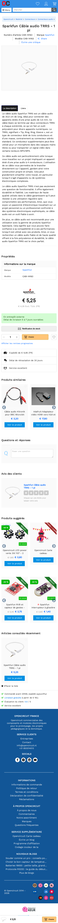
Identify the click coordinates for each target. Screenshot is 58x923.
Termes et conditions (26, 792)
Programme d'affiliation (27, 843)
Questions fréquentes (26, 825)
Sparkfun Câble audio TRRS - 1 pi (35, 486)
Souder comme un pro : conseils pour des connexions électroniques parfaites (27, 858)
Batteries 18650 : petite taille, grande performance (27, 865)
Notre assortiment (26, 817)
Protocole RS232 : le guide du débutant (27, 869)
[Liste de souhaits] (35, 4)
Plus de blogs (26, 873)
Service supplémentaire (27, 831)
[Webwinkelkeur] (29, 909)
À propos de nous (26, 810)
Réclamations (26, 799)
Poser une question (21, 451)
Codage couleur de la (26, 847)
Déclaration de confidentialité (26, 795)
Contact (26, 742)
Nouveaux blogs (26, 854)
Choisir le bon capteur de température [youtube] (27, 861)
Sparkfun (27, 270)
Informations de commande (26, 784)
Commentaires (27, 814)
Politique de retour (26, 788)
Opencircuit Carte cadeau (27, 836)
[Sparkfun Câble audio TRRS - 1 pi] (12, 493)
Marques (26, 821)
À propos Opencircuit (26, 806)
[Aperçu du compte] (43, 4)
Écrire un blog (26, 839)
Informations (26, 780)
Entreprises (26, 738)
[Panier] (52, 4)
